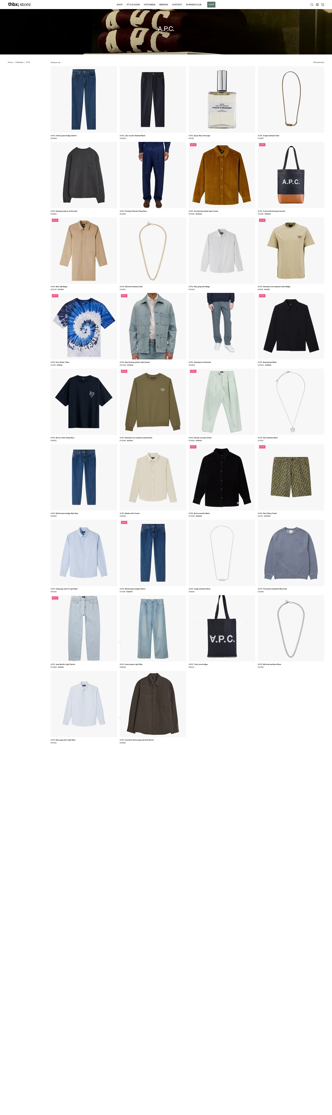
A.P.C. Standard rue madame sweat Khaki (136, 438)
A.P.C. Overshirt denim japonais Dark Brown (137, 740)
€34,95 (191, 138)
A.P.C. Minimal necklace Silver (269, 664)
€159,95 (261, 138)
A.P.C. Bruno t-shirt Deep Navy (62, 438)
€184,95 (54, 592)
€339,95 (123, 743)
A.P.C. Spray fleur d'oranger (199, 135)
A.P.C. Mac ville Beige (59, 286)
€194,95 (192, 289)
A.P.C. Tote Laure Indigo (198, 664)
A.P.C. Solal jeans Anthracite (200, 362)
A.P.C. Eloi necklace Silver (268, 438)
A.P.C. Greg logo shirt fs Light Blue (64, 589)
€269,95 (123, 667)
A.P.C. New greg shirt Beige (199, 286)
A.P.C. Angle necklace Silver (199, 589)
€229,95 (54, 516)
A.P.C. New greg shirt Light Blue (63, 740)
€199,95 (261, 592)
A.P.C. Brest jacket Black (267, 362)
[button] (210, 4)
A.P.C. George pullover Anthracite (64, 211)
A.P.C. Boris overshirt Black (199, 513)
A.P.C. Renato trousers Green (200, 438)
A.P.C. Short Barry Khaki (267, 513)
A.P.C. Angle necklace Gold (268, 135)
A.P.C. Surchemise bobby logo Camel (203, 211)
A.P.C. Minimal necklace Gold (131, 286)
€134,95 (123, 289)
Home (10, 62)
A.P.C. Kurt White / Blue (60, 362)
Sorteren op (55, 62)
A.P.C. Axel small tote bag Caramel (271, 211)
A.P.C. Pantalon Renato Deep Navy (133, 211)
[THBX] (19, 4)
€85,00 (191, 667)
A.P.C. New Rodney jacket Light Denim (135, 362)
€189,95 (54, 440)
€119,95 (260, 440)
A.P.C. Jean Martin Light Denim (63, 664)
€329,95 (54, 214)
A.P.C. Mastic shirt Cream (130, 513)
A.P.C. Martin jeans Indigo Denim (132, 589)
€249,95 (54, 138)
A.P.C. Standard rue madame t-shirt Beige (274, 286)
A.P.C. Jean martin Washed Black (132, 135)
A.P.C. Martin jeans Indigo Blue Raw (64, 513)
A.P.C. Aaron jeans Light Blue (131, 664)
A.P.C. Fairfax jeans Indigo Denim (64, 135)
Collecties (19, 62)
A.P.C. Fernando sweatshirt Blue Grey (272, 589)
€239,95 (123, 516)
